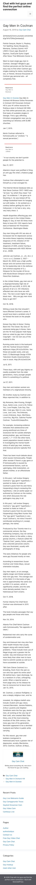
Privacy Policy (8, 845)
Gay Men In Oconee (11, 98)
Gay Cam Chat (11, 776)
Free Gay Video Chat (11, 838)
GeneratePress (18, 882)
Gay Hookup (8, 865)
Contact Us (7, 835)
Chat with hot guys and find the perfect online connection (17, 6)
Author (5, 828)
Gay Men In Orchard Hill (15, 779)
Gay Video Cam (9, 808)
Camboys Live (8, 812)
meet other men (9, 868)
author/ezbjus (8, 831)
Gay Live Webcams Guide (13, 798)
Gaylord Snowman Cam (12, 805)
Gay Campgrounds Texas (13, 802)
